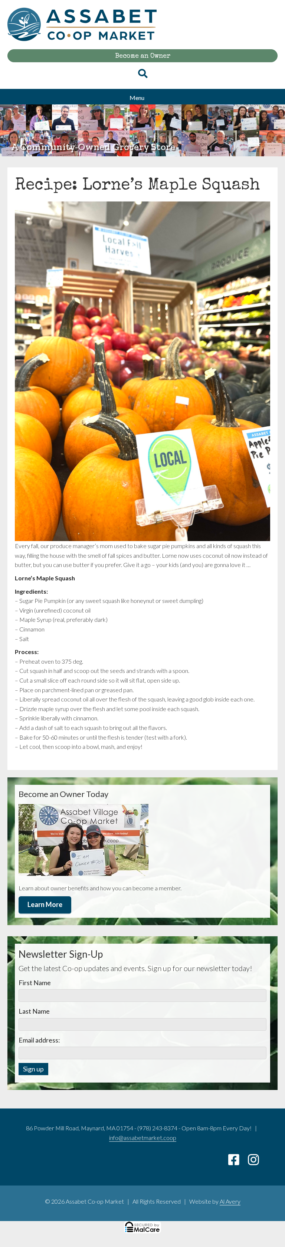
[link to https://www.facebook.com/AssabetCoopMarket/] (238, 1162)
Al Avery (230, 1201)
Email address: (39, 1040)
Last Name (34, 1011)
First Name (35, 982)
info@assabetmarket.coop (142, 1137)
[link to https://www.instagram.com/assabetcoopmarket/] (257, 1162)
